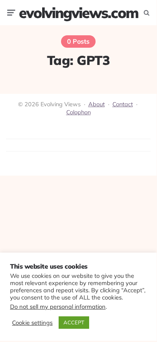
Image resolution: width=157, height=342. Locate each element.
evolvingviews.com (78, 12)
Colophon (78, 112)
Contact (122, 104)
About (96, 104)
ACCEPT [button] (73, 322)
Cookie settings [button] (32, 322)
